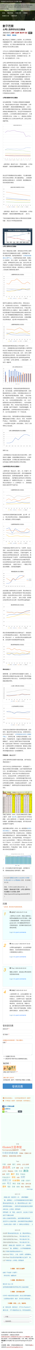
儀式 (13, 1164)
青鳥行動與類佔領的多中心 (14, 1251)
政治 (25, 1170)
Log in (12, 932)
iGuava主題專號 (12, 1147)
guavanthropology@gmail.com (14, 1347)
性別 (20, 1171)
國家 (17, 1168)
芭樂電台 (5, 1156)
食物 (18, 1186)
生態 (18, 1177)
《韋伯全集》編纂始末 (9, 1275)
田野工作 (6, 1180)
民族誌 (22, 1174)
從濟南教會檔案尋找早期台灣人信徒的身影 (16, 1287)
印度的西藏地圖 (10, 1152)
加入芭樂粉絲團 (9, 1106)
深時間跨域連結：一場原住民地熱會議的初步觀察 (18, 1206)
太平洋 (4, 1171)
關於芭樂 (10, 13)
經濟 (4, 1183)
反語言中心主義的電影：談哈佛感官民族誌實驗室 (18, 1221)
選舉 (4, 1186)
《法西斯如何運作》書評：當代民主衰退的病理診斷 (18, 1299)
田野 (23, 1177)
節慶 (22, 1180)
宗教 (16, 1171)
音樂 (13, 1186)
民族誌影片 (6, 1177)
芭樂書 (25, 13)
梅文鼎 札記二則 (8, 1284)
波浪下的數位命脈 (8, 1215)
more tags (30, 1189)
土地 (21, 1168)
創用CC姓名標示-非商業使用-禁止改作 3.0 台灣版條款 (15, 1337)
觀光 (23, 1184)
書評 (13, 1173)
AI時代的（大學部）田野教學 (11, 1209)
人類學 (9, 1164)
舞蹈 (14, 1183)
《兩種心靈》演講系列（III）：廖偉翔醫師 (15, 1197)
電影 (9, 1186)
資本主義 (28, 1184)
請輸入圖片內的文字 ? (10, 1072)
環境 (13, 1177)
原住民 (6, 1167)
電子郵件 (5, 1034)
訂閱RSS (7, 1109)
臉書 (31, 1345)
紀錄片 (28, 1180)
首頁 (3, 13)
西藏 (18, 1183)
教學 (3, 1174)
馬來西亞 (27, 1187)
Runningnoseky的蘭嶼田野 (10, 1150)
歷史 (17, 1174)
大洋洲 (26, 1167)
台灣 (13, 1167)
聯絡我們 (14, 16)
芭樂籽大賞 (5, 16)
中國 (4, 1164)
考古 (9, 1183)
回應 (4, 1042)
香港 (22, 1187)
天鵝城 (21, 1153)
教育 (8, 1174)
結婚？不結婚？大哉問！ (10, 1272)
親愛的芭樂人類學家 (15, 1156)
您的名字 (5, 1029)
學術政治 (10, 1171)
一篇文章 (13, 817)
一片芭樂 (22, 1150)
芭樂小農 (18, 13)
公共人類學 (25, 1164)
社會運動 (16, 1180)
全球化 (19, 1164)
